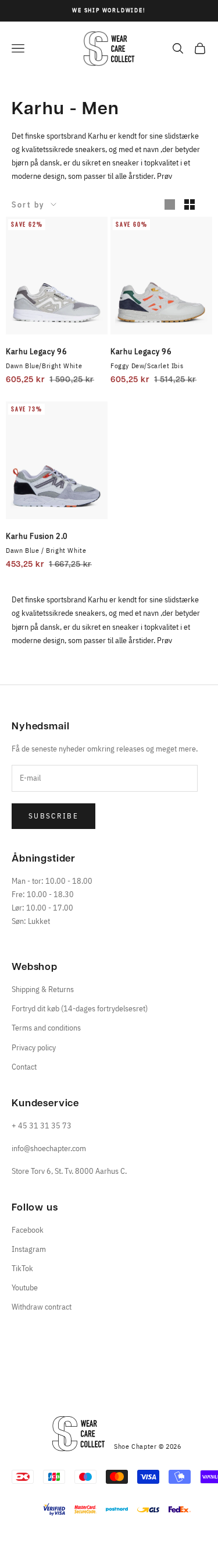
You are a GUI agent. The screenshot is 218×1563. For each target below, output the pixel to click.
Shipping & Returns (43, 989)
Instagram (29, 1249)
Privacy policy (34, 1047)
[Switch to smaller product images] (189, 204)
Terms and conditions (46, 1027)
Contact (24, 1066)
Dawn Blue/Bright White (44, 365)
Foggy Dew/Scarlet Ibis (146, 365)
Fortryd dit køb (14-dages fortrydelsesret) (80, 1008)
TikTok (22, 1268)
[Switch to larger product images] (170, 204)
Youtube (25, 1287)
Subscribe (53, 816)
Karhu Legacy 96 (36, 351)
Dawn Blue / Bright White (46, 550)
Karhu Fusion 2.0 (37, 536)
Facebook (28, 1230)
